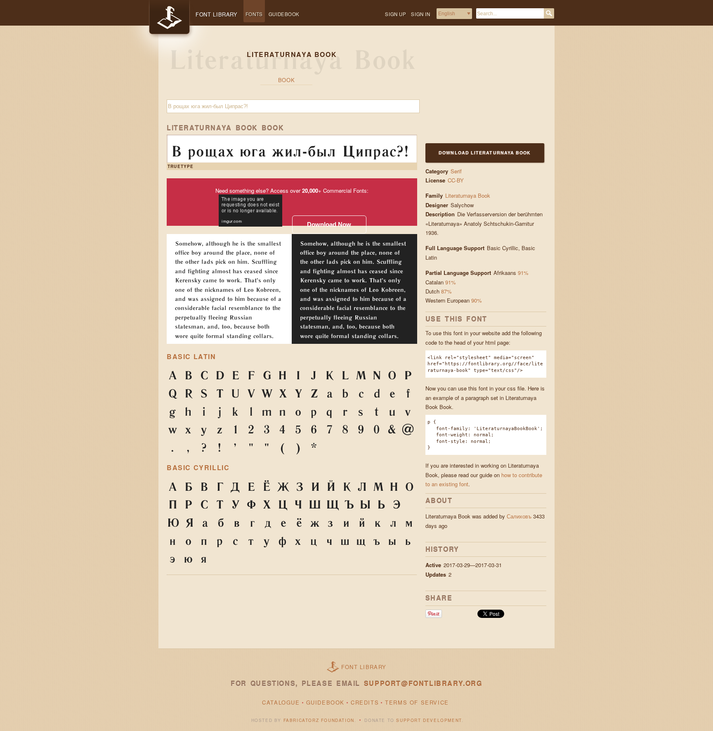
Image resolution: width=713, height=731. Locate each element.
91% (523, 273)
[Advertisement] (477, 89)
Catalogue (281, 702)
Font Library (364, 667)
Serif (456, 171)
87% (446, 291)
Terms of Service (417, 702)
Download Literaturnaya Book (485, 152)
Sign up (395, 14)
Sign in (420, 14)
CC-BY (456, 180)
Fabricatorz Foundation (318, 720)
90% (476, 300)
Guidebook (284, 14)
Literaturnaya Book (467, 195)
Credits (365, 702)
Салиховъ (519, 516)
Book (286, 80)
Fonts (254, 14)
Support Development (428, 720)
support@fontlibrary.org (423, 683)
